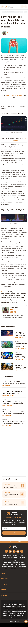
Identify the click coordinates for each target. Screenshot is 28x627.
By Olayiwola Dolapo (20, 348)
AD (25, 0)
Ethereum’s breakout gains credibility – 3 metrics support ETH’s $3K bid (13, 422)
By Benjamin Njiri (19, 370)
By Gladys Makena (19, 359)
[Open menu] (2, 6)
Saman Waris (11, 34)
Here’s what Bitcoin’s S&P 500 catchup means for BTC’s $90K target (13, 382)
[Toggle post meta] (25, 33)
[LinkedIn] (15, 312)
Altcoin (17, 341)
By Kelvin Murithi (6, 425)
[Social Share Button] (26, 621)
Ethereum (4, 419)
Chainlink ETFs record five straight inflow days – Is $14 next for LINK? (20, 356)
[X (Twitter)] (11, 312)
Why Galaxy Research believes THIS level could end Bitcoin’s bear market (21, 367)
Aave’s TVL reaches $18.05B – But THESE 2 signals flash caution (21, 345)
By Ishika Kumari (19, 337)
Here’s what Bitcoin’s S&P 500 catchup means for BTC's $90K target (20, 334)
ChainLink (17, 352)
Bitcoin (16, 330)
